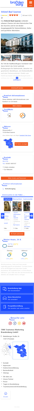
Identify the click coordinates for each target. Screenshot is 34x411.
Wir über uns (7, 377)
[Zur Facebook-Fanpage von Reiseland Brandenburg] (14, 323)
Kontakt (5, 363)
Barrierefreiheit (8, 370)
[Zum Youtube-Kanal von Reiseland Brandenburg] (24, 323)
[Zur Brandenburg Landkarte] (14, 351)
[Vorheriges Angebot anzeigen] (2, 216)
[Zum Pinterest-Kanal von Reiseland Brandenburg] (10, 323)
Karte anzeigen (22, 144)
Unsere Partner (8, 379)
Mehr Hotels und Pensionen (17, 178)
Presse (5, 382)
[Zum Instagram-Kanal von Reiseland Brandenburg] (19, 323)
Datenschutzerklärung (11, 368)
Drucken (5, 397)
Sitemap (6, 373)
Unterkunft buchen (17, 88)
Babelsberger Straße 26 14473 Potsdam (11, 338)
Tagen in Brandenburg (11, 384)
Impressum (7, 365)
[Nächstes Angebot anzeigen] (31, 216)
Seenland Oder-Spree (25, 135)
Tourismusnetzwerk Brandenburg (14, 387)
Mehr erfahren (17, 106)
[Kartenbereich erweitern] (31, 200)
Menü (30, 5)
